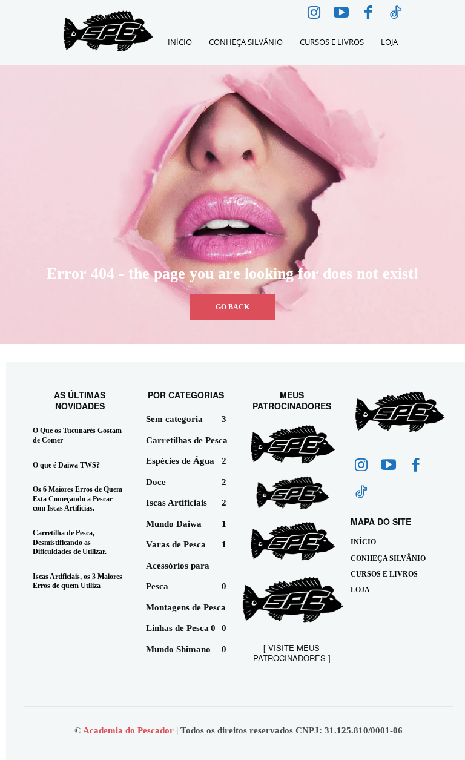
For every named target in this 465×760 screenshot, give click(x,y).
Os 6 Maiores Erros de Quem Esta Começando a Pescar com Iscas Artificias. (77, 498)
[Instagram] (314, 13)
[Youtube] (341, 13)
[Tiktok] (395, 13)
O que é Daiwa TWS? (66, 465)
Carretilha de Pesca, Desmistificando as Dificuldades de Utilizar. (70, 542)
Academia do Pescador (129, 730)
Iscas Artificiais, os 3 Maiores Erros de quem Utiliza (77, 581)
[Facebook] (368, 13)
